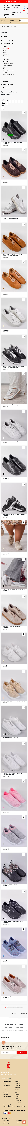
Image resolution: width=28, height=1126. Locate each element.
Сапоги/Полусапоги (8, 71)
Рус (25, 9)
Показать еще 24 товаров (15, 1007)
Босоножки (6, 61)
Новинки (5, 78)
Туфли (5, 52)
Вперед (23, 1013)
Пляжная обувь (7, 65)
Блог (17, 7)
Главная (3, 26)
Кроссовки (6, 48)
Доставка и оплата (9, 7)
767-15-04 (8, 16)
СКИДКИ (5, 81)
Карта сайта (7, 1124)
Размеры (17, 5)
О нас (12, 5)
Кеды (4, 50)
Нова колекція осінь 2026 (14, 1)
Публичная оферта (19, 1121)
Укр (25, 7)
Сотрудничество (8, 1096)
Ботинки (5, 69)
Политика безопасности (7, 1121)
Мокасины (6, 54)
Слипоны (5, 56)
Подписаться (22, 1052)
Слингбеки (6, 59)
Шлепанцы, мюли (8, 63)
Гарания (6, 1093)
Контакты (6, 5)
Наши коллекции (8, 84)
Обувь (7, 26)
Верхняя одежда (12, 21)
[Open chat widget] (24, 1122)
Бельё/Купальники (8, 43)
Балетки (5, 58)
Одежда (3, 21)
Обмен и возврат (6, 1090)
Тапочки (5, 67)
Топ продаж (6, 88)
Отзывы (6, 9)
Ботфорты (6, 72)
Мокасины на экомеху (9, 74)
